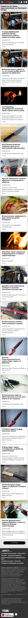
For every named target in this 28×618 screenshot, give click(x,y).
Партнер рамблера (14, 610)
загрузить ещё (14, 542)
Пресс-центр (22, 553)
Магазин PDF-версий (14, 555)
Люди (4, 46)
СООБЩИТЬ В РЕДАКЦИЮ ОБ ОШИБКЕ (12, 563)
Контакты (17, 561)
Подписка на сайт (7, 561)
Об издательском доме (8, 553)
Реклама (4, 555)
